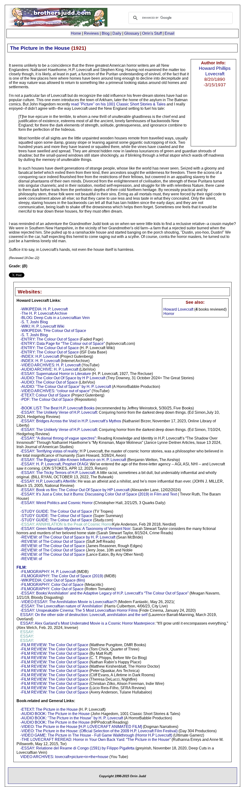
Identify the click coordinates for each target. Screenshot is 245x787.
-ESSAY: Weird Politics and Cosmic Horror (56, 503)
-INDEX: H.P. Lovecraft (39, 356)
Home (76, 33)
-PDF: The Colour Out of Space (46, 399)
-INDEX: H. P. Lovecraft (40, 361)
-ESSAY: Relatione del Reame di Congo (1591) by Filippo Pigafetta (77, 748)
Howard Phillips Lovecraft (215, 71)
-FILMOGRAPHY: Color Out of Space (52, 585)
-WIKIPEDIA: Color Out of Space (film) (52, 580)
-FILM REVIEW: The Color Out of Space (54, 645)
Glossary (131, 33)
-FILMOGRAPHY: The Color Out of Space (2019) (61, 576)
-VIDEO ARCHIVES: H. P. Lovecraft (50, 365)
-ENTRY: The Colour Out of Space (49, 339)
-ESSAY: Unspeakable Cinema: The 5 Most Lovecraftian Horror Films (79, 610)
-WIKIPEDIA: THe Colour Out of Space (53, 331)
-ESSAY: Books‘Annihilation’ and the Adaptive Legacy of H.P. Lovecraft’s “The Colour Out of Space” (104, 593)
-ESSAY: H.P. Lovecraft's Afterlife (48, 481)
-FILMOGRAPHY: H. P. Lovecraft (48, 572)
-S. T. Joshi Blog (34, 322)
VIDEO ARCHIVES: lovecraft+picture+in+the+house (64, 757)
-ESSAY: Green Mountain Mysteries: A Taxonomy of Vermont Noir (75, 529)
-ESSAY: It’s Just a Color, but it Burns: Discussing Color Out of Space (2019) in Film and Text (98, 494)
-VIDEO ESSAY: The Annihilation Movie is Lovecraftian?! (68, 602)
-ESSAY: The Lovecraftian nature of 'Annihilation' (61, 606)
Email (169, 33)
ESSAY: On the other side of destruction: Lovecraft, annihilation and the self (83, 615)
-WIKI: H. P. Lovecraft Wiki (42, 326)
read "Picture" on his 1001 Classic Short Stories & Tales (118, 104)
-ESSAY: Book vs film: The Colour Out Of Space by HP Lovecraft (74, 490)
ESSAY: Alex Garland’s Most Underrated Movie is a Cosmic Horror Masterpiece (87, 623)
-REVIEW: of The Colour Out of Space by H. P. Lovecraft (67, 537)
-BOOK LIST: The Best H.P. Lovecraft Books (57, 408)
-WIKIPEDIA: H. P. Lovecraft (44, 309)
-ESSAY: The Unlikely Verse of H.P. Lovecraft (58, 412)
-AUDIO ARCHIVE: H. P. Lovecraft (49, 369)
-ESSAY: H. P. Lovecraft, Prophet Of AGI (54, 464)
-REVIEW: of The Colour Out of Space (52, 541)
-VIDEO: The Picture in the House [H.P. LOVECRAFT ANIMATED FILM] (81, 727)
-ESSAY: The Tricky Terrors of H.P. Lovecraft (57, 473)
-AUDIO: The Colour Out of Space (49, 382)
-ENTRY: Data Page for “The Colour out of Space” (62, 343)
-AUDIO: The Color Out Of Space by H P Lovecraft (62, 378)
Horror (168, 314)
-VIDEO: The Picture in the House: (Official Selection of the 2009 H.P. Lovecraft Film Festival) (99, 731)
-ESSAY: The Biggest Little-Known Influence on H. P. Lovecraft (73, 460)
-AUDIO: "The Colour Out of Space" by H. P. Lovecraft (65, 387)
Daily (116, 33)
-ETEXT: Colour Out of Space (45, 395)
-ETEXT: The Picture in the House (49, 709)
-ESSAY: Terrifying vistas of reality (49, 451)
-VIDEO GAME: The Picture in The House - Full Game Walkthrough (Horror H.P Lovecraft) (96, 735)
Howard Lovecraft (178, 309)
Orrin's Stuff (152, 33)
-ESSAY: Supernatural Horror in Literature (55, 374)
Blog (106, 33)
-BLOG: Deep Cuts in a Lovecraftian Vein (55, 318)
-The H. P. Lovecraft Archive (43, 313)
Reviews (91, 33)
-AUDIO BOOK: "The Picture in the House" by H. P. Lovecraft (71, 718)
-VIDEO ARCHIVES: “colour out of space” (55, 391)
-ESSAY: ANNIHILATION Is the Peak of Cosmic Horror (66, 524)
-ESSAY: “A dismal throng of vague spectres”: (58, 438)
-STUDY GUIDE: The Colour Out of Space (56, 511)
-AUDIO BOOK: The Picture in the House (55, 714)
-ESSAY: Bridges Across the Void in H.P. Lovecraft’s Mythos (70, 421)
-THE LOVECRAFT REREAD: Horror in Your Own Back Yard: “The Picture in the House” (95, 739)
